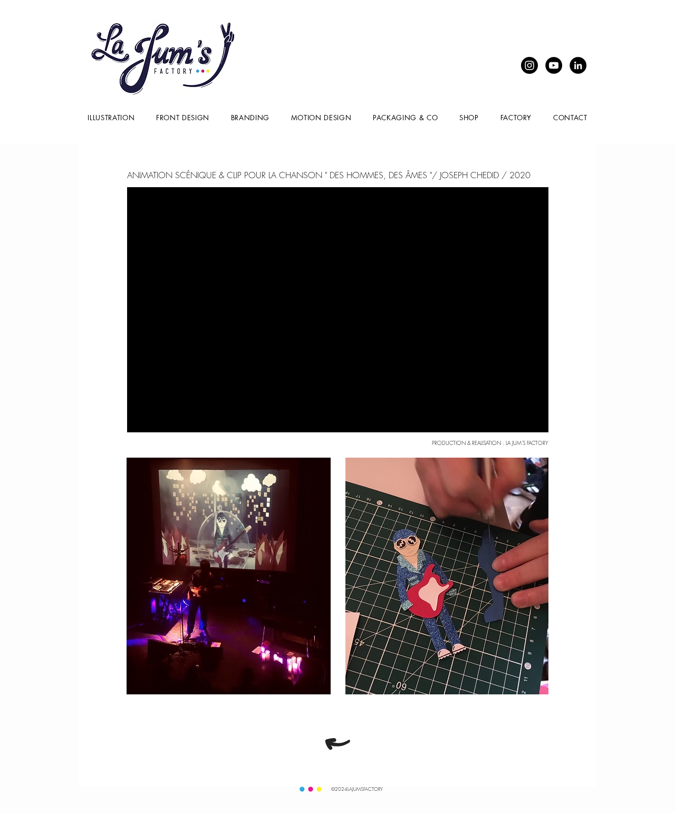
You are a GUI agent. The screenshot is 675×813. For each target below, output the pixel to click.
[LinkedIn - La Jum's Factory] (578, 65)
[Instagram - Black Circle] (529, 65)
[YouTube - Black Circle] (553, 65)
